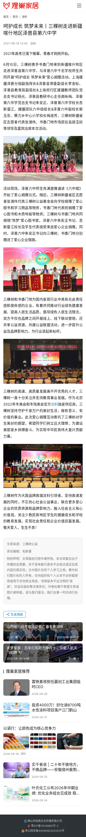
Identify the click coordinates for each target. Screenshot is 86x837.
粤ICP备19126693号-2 (44, 825)
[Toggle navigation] (79, 6)
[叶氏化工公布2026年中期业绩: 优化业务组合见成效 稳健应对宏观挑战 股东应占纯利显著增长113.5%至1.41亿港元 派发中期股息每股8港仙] (16, 793)
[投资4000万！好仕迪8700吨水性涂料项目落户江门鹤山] (16, 711)
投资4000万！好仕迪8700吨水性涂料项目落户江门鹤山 (56, 707)
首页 (6, 16)
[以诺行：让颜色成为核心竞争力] (43, 741)
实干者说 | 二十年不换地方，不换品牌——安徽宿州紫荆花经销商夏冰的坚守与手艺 (56, 767)
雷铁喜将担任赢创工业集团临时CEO (56, 684)
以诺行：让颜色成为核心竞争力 (29, 728)
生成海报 (16, 614)
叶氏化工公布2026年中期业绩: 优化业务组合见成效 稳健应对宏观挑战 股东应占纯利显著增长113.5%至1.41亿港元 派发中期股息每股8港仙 (57, 791)
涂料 (33, 43)
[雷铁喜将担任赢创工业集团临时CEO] (16, 687)
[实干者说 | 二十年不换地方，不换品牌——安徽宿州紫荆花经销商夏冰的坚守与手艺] (16, 770)
